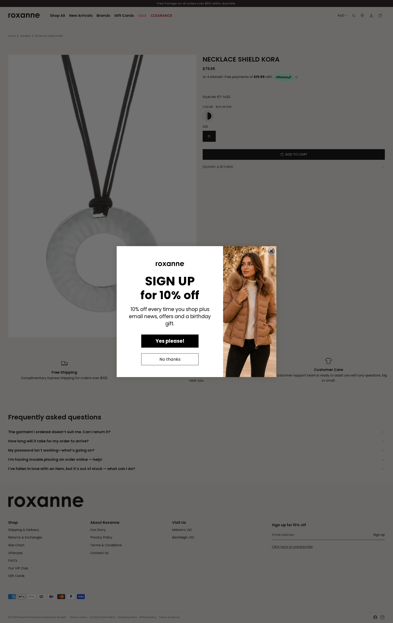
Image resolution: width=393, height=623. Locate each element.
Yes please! (170, 341)
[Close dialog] (271, 251)
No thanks (170, 359)
